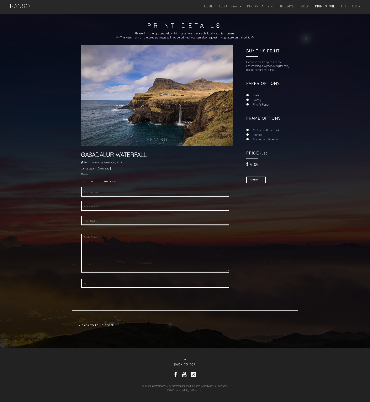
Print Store (325, 6)
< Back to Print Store (96, 325)
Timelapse (286, 6)
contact (259, 70)
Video (305, 6)
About (229, 6)
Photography (259, 6)
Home (208, 6)
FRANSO (18, 6)
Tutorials (349, 6)
